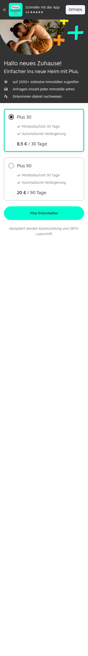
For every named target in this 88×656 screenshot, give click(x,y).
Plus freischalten (44, 213)
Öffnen (75, 10)
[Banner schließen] (4, 10)
